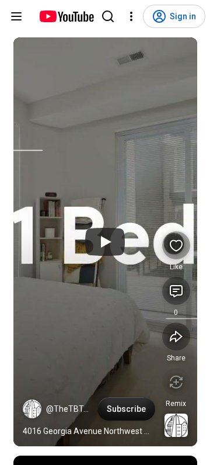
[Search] (108, 16)
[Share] (176, 336)
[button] (32, 409)
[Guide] (16, 16)
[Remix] (176, 382)
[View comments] (176, 291)
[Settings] (131, 16)
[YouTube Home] (66, 16)
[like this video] (176, 245)
